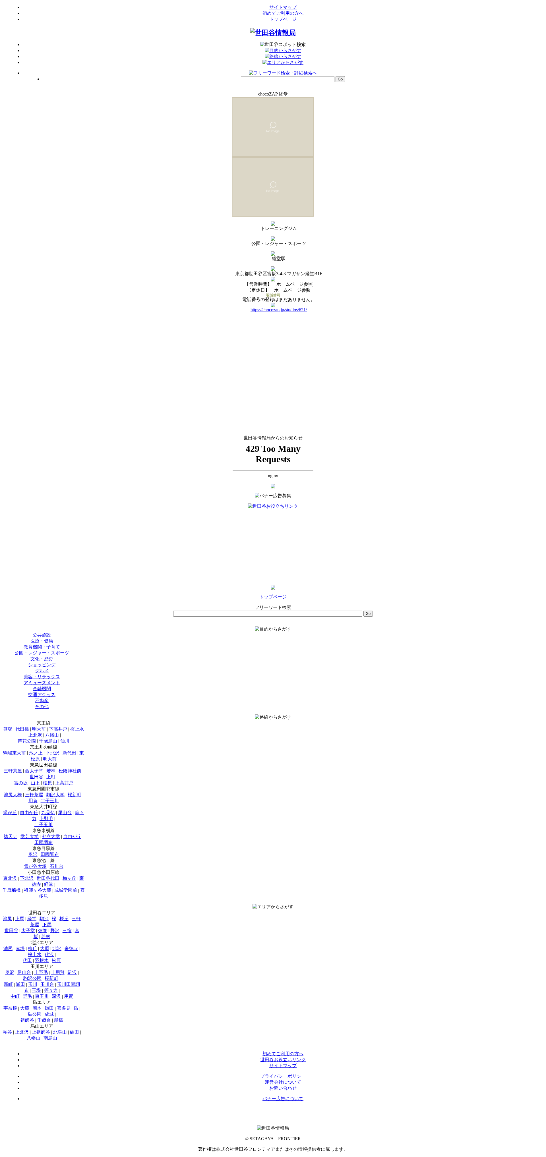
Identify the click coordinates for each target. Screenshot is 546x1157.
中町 (15, 996)
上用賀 (58, 972)
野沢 (54, 930)
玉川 (32, 984)
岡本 (37, 1008)
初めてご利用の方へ (282, 13)
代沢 (49, 954)
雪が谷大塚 (35, 866)
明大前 (39, 729)
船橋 (58, 1020)
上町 (50, 776)
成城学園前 (65, 890)
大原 (44, 948)
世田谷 (36, 776)
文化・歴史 (41, 658)
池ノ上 (36, 752)
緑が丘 (10, 812)
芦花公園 (27, 741)
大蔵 (24, 1008)
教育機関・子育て (42, 646)
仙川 (64, 741)
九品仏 (48, 812)
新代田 (69, 752)
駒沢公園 (32, 978)
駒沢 (44, 918)
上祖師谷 (41, 1032)
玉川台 (47, 984)
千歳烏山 (48, 741)
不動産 (42, 700)
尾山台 (65, 812)
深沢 (56, 996)
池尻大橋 (13, 794)
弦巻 (42, 930)
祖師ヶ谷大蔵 (37, 890)
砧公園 (35, 1014)
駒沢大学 (55, 794)
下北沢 (52, 752)
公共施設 (42, 635)
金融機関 (42, 688)
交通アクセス (41, 694)
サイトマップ (283, 7)
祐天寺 (10, 836)
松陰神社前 (70, 770)
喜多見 (64, 1008)
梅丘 (32, 948)
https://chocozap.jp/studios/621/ (279, 309)
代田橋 (22, 729)
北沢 (56, 948)
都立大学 (51, 836)
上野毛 (46, 818)
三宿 (67, 930)
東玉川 (42, 996)
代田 (27, 960)
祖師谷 (27, 1020)
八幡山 (52, 735)
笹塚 (7, 729)
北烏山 (60, 1032)
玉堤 (36, 990)
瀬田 (20, 984)
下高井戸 (58, 729)
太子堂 (28, 930)
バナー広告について (282, 1098)
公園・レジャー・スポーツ (42, 652)
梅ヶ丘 (69, 878)
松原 (47, 782)
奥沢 (33, 854)
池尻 (7, 918)
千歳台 (44, 1020)
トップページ (283, 19)
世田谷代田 (48, 878)
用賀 (33, 800)
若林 (50, 770)
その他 (42, 706)
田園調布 (43, 842)
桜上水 (77, 729)
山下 (35, 782)
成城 (49, 1014)
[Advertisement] (273, 544)
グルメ (42, 670)
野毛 (27, 996)
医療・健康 (41, 640)
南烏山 (50, 1038)
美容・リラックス (42, 676)
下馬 (46, 924)
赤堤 (20, 948)
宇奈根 (10, 1008)
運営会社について (283, 1082)
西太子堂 (34, 770)
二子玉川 (50, 800)
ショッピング (41, 664)
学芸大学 (29, 836)
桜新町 (74, 794)
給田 (74, 1032)
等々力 (51, 990)
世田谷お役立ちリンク (283, 1059)
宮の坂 (21, 782)
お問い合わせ (283, 1088)
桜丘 (64, 918)
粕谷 (7, 1032)
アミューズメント (42, 682)
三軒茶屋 (13, 770)
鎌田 (49, 1008)
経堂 (48, 884)
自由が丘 (29, 812)
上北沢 (35, 735)
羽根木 (42, 960)
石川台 (56, 866)
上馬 (19, 918)
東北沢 (10, 878)
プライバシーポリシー (283, 1076)
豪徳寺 (71, 948)
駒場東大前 (14, 752)
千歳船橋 (12, 890)
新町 (8, 984)
